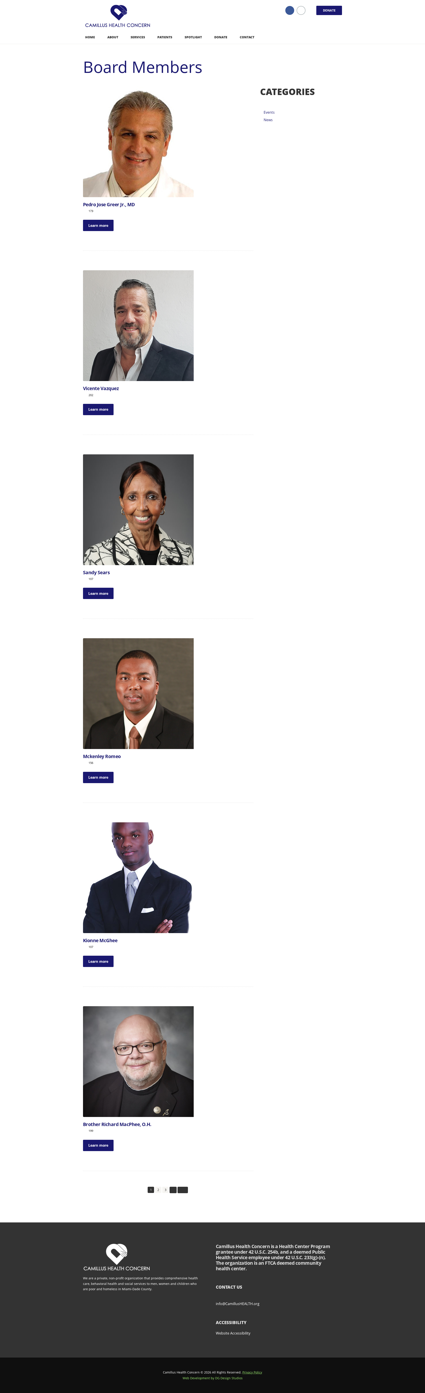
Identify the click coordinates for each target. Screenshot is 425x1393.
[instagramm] (301, 10)
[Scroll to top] (412, 1367)
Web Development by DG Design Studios (213, 1378)
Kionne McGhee (100, 940)
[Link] (119, 16)
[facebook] (289, 10)
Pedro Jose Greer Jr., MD (109, 204)
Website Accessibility (233, 1333)
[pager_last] (183, 1190)
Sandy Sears (96, 572)
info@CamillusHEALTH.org (237, 1303)
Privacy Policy (252, 1372)
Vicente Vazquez (101, 388)
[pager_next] (173, 1190)
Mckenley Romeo (102, 756)
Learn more (98, 225)
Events (269, 112)
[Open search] (338, 37)
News (268, 119)
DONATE (329, 10)
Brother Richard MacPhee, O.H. (117, 1124)
